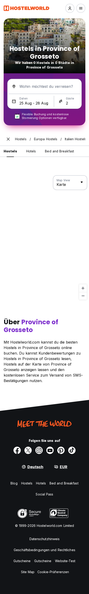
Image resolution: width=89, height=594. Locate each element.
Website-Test (65, 561)
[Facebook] (17, 450)
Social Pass (44, 494)
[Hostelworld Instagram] (39, 450)
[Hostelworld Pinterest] (61, 450)
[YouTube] (50, 450)
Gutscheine (22, 561)
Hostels (27, 483)
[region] (44, 237)
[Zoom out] (83, 296)
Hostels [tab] (10, 151)
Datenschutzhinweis (44, 539)
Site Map (28, 572)
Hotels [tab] (31, 151)
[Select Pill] (69, 8)
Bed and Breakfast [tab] (59, 151)
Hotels (41, 483)
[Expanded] (8, 139)
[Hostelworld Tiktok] (72, 450)
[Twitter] (28, 450)
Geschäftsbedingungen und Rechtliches (44, 550)
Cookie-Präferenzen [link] (53, 572)
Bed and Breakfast (64, 483)
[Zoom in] (83, 288)
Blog (13, 483)
